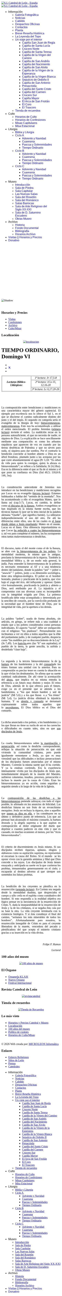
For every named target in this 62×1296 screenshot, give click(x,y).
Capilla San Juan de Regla (38, 42)
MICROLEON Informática (44, 1044)
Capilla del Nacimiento (36, 64)
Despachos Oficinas (27, 24)
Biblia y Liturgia (24, 132)
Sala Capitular (24, 190)
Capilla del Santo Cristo (36, 89)
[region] (31, 276)
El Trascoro (29, 107)
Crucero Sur (29, 95)
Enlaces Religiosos (18, 1057)
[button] (31, 287)
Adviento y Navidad (34, 138)
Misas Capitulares (26, 122)
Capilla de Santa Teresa (36, 51)
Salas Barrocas (24, 203)
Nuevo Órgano (16, 979)
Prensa (12, 1063)
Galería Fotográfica (27, 14)
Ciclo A (19, 135)
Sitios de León (16, 1060)
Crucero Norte (30, 48)
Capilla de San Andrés (36, 61)
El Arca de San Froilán (36, 101)
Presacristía (29, 85)
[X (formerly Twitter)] (9, 368)
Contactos (21, 27)
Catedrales (14, 1066)
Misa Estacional (25, 126)
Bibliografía (22, 231)
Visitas (12, 319)
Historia (20, 224)
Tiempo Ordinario (32, 147)
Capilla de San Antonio (36, 82)
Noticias (20, 17)
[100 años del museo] (31, 963)
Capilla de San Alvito (35, 67)
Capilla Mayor (30, 98)
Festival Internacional (20, 982)
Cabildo (20, 21)
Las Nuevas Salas (26, 194)
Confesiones (15, 322)
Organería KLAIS (18, 976)
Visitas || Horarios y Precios (25, 237)
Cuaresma (28, 141)
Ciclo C (19, 166)
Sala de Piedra (24, 187)
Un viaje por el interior (28, 39)
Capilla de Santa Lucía (36, 45)
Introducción (22, 184)
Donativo (13, 240)
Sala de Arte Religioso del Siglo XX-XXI (31, 208)
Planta (19, 30)
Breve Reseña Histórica (29, 33)
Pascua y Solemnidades (37, 144)
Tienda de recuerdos (27, 110)
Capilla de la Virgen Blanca (39, 76)
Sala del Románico (27, 200)
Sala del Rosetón (25, 197)
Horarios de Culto (26, 116)
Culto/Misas (14, 328)
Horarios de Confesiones (30, 119)
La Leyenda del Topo (28, 36)
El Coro (26, 104)
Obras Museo (23, 218)
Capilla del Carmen (34, 92)
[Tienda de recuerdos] (31, 996)
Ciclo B (19, 150)
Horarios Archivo (25, 234)
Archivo (12, 325)
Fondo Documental (27, 228)
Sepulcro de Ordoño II (35, 79)
